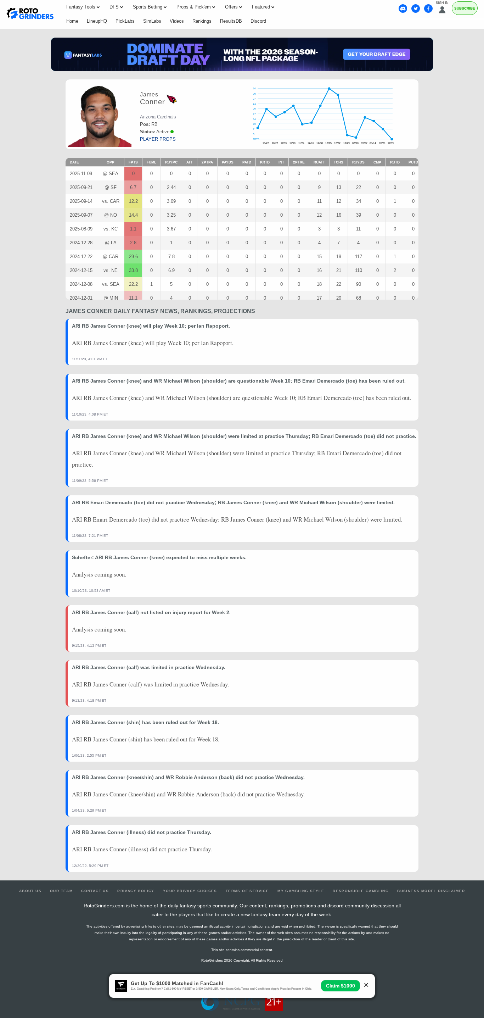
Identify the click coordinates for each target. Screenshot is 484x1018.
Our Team (61, 891)
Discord (258, 21)
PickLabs (125, 21)
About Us (30, 891)
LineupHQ (97, 21)
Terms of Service (247, 891)
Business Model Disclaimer (431, 891)
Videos (177, 21)
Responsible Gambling (361, 891)
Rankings (202, 21)
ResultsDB (231, 21)
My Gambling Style (300, 891)
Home (72, 21)
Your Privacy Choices (190, 891)
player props (158, 139)
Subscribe (464, 8)
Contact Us (95, 891)
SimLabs (152, 21)
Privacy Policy (135, 891)
